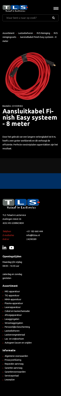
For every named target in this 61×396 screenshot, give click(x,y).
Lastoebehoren (25, 33)
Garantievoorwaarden (15, 372)
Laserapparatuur (13, 307)
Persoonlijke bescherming (17, 327)
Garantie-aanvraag (13, 368)
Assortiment (8, 33)
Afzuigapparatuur (13, 315)
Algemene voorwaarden (16, 356)
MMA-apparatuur (13, 299)
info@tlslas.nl (33, 235)
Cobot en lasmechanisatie (17, 311)
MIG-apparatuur (12, 291)
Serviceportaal (12, 375)
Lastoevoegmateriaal (15, 334)
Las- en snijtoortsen (14, 339)
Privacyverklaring (13, 360)
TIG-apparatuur (12, 295)
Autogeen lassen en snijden (18, 342)
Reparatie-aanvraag (14, 364)
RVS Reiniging (43, 33)
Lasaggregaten (12, 319)
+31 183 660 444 (34, 231)
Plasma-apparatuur (14, 303)
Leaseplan (10, 379)
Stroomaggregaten (14, 323)
